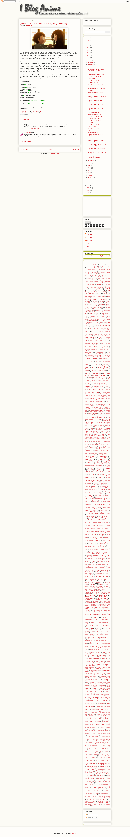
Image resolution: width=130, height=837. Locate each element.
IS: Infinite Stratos (103, 449)
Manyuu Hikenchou (89, 538)
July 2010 (98, 468)
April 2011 (101, 290)
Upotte (107, 760)
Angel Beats (102, 280)
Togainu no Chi (88, 748)
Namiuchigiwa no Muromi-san (101, 573)
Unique (102, 760)
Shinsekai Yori (96, 689)
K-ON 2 (98, 474)
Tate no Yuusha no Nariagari (91, 727)
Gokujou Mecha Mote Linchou (103, 395)
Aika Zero (106, 270)
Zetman (99, 799)
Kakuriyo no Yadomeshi (102, 478)
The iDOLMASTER (104, 735)
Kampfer (100, 484)
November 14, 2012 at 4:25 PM (32, 138)
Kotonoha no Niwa (104, 506)
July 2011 (107, 468)
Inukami (100, 446)
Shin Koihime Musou (90, 682)
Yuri (95, 794)
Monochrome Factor (98, 556)
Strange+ (99, 714)
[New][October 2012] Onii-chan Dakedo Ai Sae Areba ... (96, 117)
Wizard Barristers (104, 777)
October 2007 (106, 593)
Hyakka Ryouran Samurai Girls (92, 432)
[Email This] (21, 114)
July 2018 (108, 471)
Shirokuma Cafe (88, 691)
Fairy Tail (88, 378)
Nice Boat (106, 584)
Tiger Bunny (95, 743)
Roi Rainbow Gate (106, 646)
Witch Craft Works (94, 777)
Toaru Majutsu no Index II (101, 746)
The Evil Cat (27, 132)
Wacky (92, 771)
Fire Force (87, 383)
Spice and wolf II (105, 709)
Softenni (96, 700)
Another (99, 284)
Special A (87, 709)
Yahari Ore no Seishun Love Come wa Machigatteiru (96, 784)
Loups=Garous (102, 521)
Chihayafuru (107, 331)
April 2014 (103, 292)
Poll (92, 628)
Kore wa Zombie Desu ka (99, 504)
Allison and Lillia (105, 276)
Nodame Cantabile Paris (103, 589)
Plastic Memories (104, 626)
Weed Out (91, 774)
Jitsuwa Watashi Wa (89, 465)
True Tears (94, 756)
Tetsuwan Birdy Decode (103, 730)
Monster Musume (101, 558)
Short (100, 691)
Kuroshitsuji (104, 510)
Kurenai (87, 510)
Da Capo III (100, 344)
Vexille (99, 768)
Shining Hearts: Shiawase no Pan (98, 685)
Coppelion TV (87, 343)
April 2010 (91, 290)
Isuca (86, 454)
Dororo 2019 (94, 362)
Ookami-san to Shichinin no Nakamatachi (96, 607)
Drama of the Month (96, 365)
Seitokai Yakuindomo (89, 667)
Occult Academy (96, 593)
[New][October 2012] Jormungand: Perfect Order (96, 73)
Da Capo (93, 344)
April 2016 (91, 293)
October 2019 (95, 601)
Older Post (75, 149)
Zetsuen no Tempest (90, 801)
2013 (88, 57)
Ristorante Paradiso (104, 644)
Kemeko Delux (104, 488)
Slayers (92, 699)
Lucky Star (87, 524)
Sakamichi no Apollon (95, 652)
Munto (86, 564)
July (89, 165)
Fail (109, 377)
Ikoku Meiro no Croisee (95, 441)
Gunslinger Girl (100, 401)
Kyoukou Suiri (89, 515)
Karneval (86, 487)
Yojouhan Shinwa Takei (98, 787)
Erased (90, 377)
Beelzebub (87, 310)
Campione (96, 326)
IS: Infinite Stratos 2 (89, 450)
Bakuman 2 (93, 307)
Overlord (105, 617)
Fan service (97, 378)
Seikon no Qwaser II (102, 664)
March (90, 175)
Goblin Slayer (92, 395)
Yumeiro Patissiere (104, 793)
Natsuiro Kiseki (89, 576)
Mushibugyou (87, 566)
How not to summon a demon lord (99, 429)
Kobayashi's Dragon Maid (91, 500)
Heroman (97, 414)
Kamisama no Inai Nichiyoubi (101, 483)
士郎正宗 (93, 805)
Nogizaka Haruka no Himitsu (92, 590)
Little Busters (101, 519)
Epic (85, 377)
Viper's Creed (90, 769)
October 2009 (103, 595)
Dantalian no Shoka (104, 349)
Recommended (92, 639)
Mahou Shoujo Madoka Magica (95, 531)
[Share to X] (24, 114)
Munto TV (91, 564)
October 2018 (88, 601)
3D (97, 266)
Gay (85, 389)
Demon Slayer (89, 355)
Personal (86, 625)
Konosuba (88, 504)
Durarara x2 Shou (102, 370)
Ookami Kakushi (104, 605)
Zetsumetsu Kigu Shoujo (103, 801)
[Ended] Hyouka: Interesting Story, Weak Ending (95, 156)
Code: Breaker (98, 340)
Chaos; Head (94, 331)
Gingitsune (100, 393)
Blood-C (98, 316)
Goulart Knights (100, 398)
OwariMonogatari (88, 619)
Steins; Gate (94, 712)
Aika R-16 (100, 270)
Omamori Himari (90, 602)
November (91, 64)
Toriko (86, 752)
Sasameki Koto (93, 656)
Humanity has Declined (91, 431)
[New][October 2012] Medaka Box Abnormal (96, 77)
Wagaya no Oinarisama (102, 771)
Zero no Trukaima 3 (105, 798)
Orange (92, 608)
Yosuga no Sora (97, 790)
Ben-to (92, 310)
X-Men (107, 782)
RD (90, 636)
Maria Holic (98, 540)
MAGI (86, 529)
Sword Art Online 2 (89, 720)
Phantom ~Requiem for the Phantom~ (100, 625)
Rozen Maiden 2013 (89, 650)
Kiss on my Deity (89, 497)
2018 (88, 45)
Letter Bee (91, 518)
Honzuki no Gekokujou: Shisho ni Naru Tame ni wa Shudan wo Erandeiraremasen (97, 425)
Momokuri (88, 555)
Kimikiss (91, 495)
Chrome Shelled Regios (91, 337)
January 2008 (93, 456)
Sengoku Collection (95, 670)
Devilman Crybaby (89, 359)
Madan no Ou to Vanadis (102, 528)
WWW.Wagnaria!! (99, 782)
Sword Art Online (103, 718)
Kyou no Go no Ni (104, 512)
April (89, 172)
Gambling (87, 387)
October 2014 (88, 599)
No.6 (107, 587)
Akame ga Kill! (94, 273)
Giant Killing (95, 392)
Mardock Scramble (89, 540)
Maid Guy (101, 534)
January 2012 (89, 459)
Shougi (106, 691)
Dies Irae (96, 359)
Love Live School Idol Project (94, 522)
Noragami (97, 592)
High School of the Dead (98, 417)
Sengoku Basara (98, 668)
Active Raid (100, 269)
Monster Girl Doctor (90, 558)
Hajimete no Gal (106, 405)
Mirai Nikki (98, 552)
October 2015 (97, 599)
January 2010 (89, 458)
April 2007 (91, 289)
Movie (93, 563)
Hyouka (102, 434)
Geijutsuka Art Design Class (96, 389)
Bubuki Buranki (89, 322)
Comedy (106, 340)
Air (85, 272)
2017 (88, 48)
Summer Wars (97, 717)
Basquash (105, 308)
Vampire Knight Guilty (90, 768)
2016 (88, 50)
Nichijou (86, 586)
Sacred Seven (99, 650)
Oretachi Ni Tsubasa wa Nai (92, 614)
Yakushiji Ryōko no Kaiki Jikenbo (92, 785)
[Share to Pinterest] (27, 114)
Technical (91, 729)
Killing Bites (105, 491)
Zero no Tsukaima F (90, 799)
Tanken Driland (95, 723)
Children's (88, 332)
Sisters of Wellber (103, 696)
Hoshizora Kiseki (99, 428)
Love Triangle (105, 522)
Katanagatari (94, 488)
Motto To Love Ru (89, 561)
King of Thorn (98, 495)
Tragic (102, 754)
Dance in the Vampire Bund (101, 346)
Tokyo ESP (96, 748)
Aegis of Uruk (89, 270)
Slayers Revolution (89, 700)
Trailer (107, 754)
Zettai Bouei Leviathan (90, 802)
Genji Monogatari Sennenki (102, 390)
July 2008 (107, 467)
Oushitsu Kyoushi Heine (97, 616)
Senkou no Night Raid (99, 674)
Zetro (87, 243)
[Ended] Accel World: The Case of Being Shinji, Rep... (96, 69)
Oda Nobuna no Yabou (105, 601)
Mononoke (107, 557)
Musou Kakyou (102, 566)
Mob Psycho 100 (100, 554)
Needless (101, 581)
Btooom (108, 320)
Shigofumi (105, 679)
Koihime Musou (96, 501)
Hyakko (95, 434)
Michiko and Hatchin (94, 549)
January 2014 (88, 461)
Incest (106, 443)
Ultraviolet (92, 758)
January (90, 180)
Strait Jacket (92, 714)
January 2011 (102, 458)
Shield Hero (97, 679)
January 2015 (97, 461)
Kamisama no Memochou (90, 484)
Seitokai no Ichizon (90, 665)
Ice (107, 438)
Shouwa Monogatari (89, 693)
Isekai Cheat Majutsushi (100, 450)
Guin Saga (92, 401)
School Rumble (88, 659)
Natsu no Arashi (89, 575)
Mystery (97, 571)
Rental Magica (88, 642)
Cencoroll (87, 329)
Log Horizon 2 (94, 521)
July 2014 (106, 469)
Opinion (87, 608)
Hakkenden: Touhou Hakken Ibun (94, 407)
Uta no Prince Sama (90, 763)
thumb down (87, 743)
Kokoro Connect (106, 501)
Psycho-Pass (105, 629)
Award (87, 301)
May (89, 170)
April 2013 (94, 292)
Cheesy (101, 331)
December (91, 62)
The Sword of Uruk (93, 740)
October (90, 67)
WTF (92, 783)
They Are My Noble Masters (101, 742)
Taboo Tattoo (97, 720)
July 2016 (94, 471)
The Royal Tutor (94, 739)
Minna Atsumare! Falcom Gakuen (103, 551)
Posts (88, 815)
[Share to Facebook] (26, 114)
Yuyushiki (94, 796)
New (92, 584)
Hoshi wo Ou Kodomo (99, 426)
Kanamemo (107, 484)
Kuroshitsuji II (88, 512)
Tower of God (96, 754)
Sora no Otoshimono (100, 702)
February (91, 177)
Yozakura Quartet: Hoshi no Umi (92, 793)
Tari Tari (91, 724)
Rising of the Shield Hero (92, 644)
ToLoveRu (100, 750)
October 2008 (92, 595)
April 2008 (98, 289)
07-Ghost (95, 264)
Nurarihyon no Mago (105, 592)
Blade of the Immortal (89, 314)
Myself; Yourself (89, 571)
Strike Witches (89, 715)
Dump (93, 367)
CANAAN (103, 326)
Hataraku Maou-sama (99, 411)
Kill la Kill (91, 491)
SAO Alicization (101, 655)
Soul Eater (89, 708)
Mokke (108, 554)
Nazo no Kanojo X (91, 581)
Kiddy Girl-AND (101, 489)
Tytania (93, 757)
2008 (88, 190)
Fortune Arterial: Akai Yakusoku (100, 383)
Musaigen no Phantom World (102, 564)
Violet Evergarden (106, 768)
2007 (88, 192)
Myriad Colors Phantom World (100, 570)
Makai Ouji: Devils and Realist (96, 537)
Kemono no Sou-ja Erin (90, 489)
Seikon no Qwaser (89, 664)
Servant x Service (94, 676)
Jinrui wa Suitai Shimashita (101, 464)
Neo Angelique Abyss (97, 582)
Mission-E (106, 552)
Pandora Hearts (104, 619)
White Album (101, 775)
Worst (94, 781)
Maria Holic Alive (106, 540)
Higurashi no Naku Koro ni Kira (94, 420)
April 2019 (87, 295)
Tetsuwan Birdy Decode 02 (91, 732)
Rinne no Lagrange (106, 643)
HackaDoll (87, 402)
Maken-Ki (106, 537)
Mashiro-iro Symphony (103, 543)
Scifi (94, 659)
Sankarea (93, 655)
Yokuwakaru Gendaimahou (99, 789)
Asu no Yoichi (88, 299)
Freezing (94, 384)
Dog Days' (97, 361)
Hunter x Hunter (104, 431)
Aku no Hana (87, 276)
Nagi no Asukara (88, 573)
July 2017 (101, 471)
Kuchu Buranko (106, 507)
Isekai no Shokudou (101, 451)
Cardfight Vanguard (93, 328)
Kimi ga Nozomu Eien (99, 492)
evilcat (100, 377)
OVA (95, 618)
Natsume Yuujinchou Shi (90, 579)
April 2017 (98, 293)
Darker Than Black (94, 350)
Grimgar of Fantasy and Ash (97, 399)
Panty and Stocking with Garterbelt (92, 620)
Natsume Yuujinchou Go (90, 577)
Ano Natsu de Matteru (90, 284)
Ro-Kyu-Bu (87, 646)
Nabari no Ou (104, 571)
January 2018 (99, 462)
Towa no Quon (88, 754)
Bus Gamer (102, 323)
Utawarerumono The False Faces (101, 765)
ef (86, 373)
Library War (105, 518)
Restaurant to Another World (101, 641)
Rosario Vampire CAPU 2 (95, 649)
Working (93, 778)
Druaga (86, 367)
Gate (107, 387)
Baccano (100, 302)
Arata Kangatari (101, 296)
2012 (88, 60)
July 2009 (90, 468)
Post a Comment (26, 141)
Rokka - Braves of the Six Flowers (95, 648)
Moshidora (105, 560)
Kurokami (95, 510)
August (90, 163)
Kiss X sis (98, 497)
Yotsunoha (106, 790)
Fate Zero (87, 381)
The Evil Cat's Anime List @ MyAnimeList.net (97, 256)
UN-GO (97, 760)
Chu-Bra (101, 337)
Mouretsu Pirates (100, 561)
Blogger (74, 833)
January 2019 (107, 462)
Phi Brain (89, 626)
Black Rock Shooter (94, 313)
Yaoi (103, 785)
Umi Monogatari (99, 758)
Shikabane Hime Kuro (100, 680)
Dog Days (90, 361)
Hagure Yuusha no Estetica (98, 402)
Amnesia (94, 280)
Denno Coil (98, 355)
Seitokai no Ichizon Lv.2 (102, 665)
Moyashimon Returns (103, 563)
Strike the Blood (106, 714)
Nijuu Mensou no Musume (96, 586)
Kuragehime (105, 509)
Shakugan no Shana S (105, 677)
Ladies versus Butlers (90, 516)
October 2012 (89, 598)
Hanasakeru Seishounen (97, 410)
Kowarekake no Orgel (96, 507)
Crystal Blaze (95, 343)
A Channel (107, 266)
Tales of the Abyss (95, 721)
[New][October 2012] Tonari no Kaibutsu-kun (96, 141)
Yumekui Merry (88, 794)
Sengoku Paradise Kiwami (102, 671)
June (89, 168)
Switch (95, 718)
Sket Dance (87, 697)
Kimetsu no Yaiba (88, 492)
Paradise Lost (94, 622)
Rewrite (90, 643)
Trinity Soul (87, 755)
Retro (86, 643)
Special (106, 708)
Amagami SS (89, 278)
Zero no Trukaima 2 (93, 797)
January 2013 (102, 459)
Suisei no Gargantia (104, 715)
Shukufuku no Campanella (102, 693)
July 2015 (87, 471)
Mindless (92, 551)
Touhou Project (104, 752)
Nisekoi (106, 586)
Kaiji (94, 477)
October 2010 (89, 596)
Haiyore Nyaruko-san (100, 404)
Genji (94, 390)
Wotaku (99, 781)
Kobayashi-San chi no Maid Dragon (100, 498)
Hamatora (101, 408)
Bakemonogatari (104, 305)
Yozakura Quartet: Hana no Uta (101, 791)
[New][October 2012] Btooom (96, 138)
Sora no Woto (100, 703)
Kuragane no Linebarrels (93, 509)
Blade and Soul (105, 313)
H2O (107, 401)
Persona (99, 623)
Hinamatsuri (93, 423)
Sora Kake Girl (104, 700)
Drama (86, 366)
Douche (101, 362)
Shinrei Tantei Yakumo (98, 688)
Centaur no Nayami (95, 329)
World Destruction (99, 780)
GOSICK (92, 398)
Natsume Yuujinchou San (102, 577)
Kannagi (88, 486)
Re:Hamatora (97, 635)
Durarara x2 (93, 370)
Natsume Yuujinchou (102, 576)
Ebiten (93, 371)
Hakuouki (106, 407)
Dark (86, 351)
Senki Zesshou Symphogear (92, 673)
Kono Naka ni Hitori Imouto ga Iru (93, 503)
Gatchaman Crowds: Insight (97, 387)
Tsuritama (101, 755)
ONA (98, 602)
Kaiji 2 (100, 477)
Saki (104, 652)
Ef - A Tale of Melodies (95, 373)
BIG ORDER (99, 310)
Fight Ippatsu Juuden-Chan (102, 381)
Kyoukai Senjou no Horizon (102, 513)
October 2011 (102, 596)
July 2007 (101, 466)
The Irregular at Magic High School (92, 736)
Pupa (93, 631)
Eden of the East (105, 372)
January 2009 (103, 456)
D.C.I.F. (87, 344)
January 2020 (89, 463)
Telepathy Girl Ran (100, 729)
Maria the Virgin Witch (91, 542)
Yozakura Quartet (88, 791)
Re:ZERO (106, 635)
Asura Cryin (96, 299)
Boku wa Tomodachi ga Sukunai (97, 317)
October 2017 (105, 599)
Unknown (89, 240)
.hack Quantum (88, 264)
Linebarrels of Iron (90, 519)
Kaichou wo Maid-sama (97, 475)
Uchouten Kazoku (101, 757)
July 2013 (98, 470)
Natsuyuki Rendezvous (104, 579)
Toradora (106, 751)
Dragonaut (105, 364)
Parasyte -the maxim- (103, 622)
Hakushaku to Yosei (90, 408)
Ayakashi (102, 301)
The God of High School (93, 735)
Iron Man (92, 447)
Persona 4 (106, 623)
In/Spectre (100, 443)
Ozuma (95, 619)
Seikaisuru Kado (89, 661)
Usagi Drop (105, 761)
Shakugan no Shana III (92, 677)
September (91, 160)
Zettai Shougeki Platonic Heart (92, 804)
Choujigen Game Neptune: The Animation (101, 332)
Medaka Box (101, 546)
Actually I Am (107, 269)
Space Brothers (97, 708)
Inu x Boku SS (94, 446)
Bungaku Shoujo (98, 322)
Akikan (106, 275)
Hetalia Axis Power (106, 414)
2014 (88, 55)
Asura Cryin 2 (104, 299)
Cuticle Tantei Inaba (105, 343)
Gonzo (86, 398)
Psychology (87, 631)
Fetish (93, 381)
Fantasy (104, 378)
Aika (95, 271)
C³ (91, 326)
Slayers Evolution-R (102, 699)
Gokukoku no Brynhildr (93, 396)
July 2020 (94, 472)
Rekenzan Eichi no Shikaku (102, 640)
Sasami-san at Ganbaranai (104, 656)
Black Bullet (89, 311)
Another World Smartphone (99, 286)
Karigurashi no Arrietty (103, 486)
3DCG (101, 266)
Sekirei (98, 667)
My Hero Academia (91, 568)
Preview (98, 628)
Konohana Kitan (106, 503)
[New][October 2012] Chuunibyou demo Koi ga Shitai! (95, 134)
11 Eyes (102, 264)
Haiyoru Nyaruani (97, 405)
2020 (88, 40)
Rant (86, 635)
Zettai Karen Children (102, 802)
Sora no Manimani (89, 702)
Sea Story (99, 659)
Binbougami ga (107, 310)
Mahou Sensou (106, 529)
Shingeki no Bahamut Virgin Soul (97, 683)
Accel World (36, 112)
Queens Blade (100, 631)
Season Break (107, 659)
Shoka (95, 691)
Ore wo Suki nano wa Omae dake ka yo (98, 613)
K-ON (93, 474)
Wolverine (87, 778)
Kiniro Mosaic (105, 495)
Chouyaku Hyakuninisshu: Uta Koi (101, 335)
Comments (90, 817)
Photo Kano (95, 626)
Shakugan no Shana (104, 676)
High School (99, 416)
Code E (91, 340)
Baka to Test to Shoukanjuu (96, 304)
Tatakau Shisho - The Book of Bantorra (97, 726)
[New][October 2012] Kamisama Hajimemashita (97, 145)
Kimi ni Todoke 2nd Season (98, 494)
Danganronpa (87, 347)
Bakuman (87, 307)
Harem (90, 411)
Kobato (88, 498)
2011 (88, 183)
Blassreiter (98, 314)
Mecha (94, 546)
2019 (88, 43)
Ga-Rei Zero (96, 386)
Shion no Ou (104, 689)
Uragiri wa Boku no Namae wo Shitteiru (93, 761)
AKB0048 (101, 275)
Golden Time (105, 396)
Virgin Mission (100, 769)
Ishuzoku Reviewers (103, 453)
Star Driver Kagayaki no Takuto (99, 711)
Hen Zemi (101, 413)
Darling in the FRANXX (100, 352)
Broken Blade (92, 320)
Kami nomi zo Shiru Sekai (92, 480)
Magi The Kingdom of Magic (95, 529)
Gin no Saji (103, 392)
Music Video (95, 566)
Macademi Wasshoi (96, 524)
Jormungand (99, 465)
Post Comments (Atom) (53, 153)
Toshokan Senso (94, 753)
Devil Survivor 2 (104, 358)
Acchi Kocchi (105, 267)
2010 (88, 185)
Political (86, 628)
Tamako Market (105, 721)
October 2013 (102, 598)
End (41, 112)
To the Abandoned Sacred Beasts (97, 745)
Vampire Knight (104, 766)
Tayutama (101, 727)
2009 (88, 188)
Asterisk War (105, 297)
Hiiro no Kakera (98, 422)
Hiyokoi (100, 423)
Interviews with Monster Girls (91, 444)
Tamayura (87, 723)
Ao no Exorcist (93, 287)
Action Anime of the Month (90, 269)
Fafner (104, 377)
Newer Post (23, 149)
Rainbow (106, 634)
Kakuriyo (93, 478)
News (100, 584)
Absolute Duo (89, 267)
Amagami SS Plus (100, 278)
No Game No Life (98, 587)
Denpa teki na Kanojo (98, 356)
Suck (96, 715)
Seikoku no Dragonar (103, 662)
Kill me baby (98, 491)
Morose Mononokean (95, 560)
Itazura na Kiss (93, 454)
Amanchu (108, 278)
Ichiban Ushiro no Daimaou (92, 440)
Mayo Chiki (102, 545)
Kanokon (94, 486)
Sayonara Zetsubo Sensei (92, 658)
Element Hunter (95, 375)
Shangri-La (89, 679)
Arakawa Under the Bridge (98, 295)
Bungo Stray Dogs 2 (93, 323)
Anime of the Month (94, 281)
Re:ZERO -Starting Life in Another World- (95, 637)
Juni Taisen (100, 472)
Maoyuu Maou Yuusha (102, 539)
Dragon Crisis (88, 364)
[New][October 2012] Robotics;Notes (93, 81)
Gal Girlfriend (105, 386)
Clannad (97, 338)
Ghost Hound (87, 392)
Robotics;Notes (95, 646)
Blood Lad (93, 316)
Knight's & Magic (106, 497)
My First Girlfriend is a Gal (104, 567)
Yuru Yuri (101, 794)
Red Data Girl (104, 638)
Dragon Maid (97, 364)
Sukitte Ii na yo (88, 717)
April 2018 (105, 293)
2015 (88, 52)
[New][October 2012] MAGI (95, 114)
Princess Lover (95, 629)
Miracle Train (90, 552)
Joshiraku (94, 466)
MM (93, 554)
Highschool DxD (106, 419)
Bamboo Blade (97, 308)
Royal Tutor (105, 649)
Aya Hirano (95, 301)
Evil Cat (95, 377)
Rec (109, 637)
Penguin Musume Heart (90, 623)
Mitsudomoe (87, 553)
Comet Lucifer (104, 341)
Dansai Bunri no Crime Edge (100, 348)
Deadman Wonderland (94, 353)
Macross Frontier (98, 525)
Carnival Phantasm (104, 328)
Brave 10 (103, 319)
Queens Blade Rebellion (96, 633)
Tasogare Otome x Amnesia (102, 724)
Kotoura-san (87, 507)
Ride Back (96, 643)
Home (50, 149)
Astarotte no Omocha (96, 297)
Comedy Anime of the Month (92, 341)
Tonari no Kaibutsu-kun (96, 751)
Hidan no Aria (89, 416)
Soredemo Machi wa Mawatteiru (103, 706)
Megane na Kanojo (97, 548)
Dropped (104, 366)
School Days (105, 658)
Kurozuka (96, 512)
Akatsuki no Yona (93, 275)
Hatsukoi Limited (92, 413)
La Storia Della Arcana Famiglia (101, 515)
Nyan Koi (88, 593)
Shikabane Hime (89, 680)
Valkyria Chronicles (92, 766)
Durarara (87, 370)
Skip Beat (95, 697)
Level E (98, 518)
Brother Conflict (101, 320)
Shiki (108, 680)
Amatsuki (88, 279)
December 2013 (106, 353)
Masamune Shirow (92, 543)
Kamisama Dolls (97, 482)
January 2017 (90, 462)
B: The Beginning (92, 302)
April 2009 (107, 289)
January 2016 (106, 461)
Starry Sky (87, 712)
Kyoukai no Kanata (89, 513)
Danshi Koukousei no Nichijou (91, 349)
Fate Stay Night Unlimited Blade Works (99, 380)
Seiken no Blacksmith (100, 661)
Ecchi (97, 371)
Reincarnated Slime (89, 640)
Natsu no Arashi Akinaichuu (102, 574)
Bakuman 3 (100, 307)
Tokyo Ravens (92, 749)
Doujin (106, 362)
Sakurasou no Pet (100, 653)
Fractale (87, 384)
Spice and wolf (95, 709)
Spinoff (87, 711)
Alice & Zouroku (95, 276)
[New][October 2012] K (94, 112)
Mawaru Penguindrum (90, 545)
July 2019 (88, 472)
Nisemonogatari (88, 587)
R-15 (104, 633)
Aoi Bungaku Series (102, 287)
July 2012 (90, 470)
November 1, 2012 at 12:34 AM (32, 128)
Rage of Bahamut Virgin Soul (96, 634)
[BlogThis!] (22, 114)
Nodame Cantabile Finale (90, 589)
